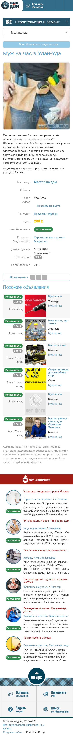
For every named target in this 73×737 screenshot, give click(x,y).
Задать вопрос (18, 709)
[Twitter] (38, 277)
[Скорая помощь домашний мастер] (35, 378)
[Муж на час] (35, 305)
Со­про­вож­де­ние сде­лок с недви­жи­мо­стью (45, 580)
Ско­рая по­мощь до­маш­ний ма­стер (58, 372)
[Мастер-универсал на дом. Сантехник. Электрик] (35, 427)
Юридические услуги (35, 586)
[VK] (44, 277)
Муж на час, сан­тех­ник (58, 322)
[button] (36, 676)
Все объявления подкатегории (38, 44)
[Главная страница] (11, 5)
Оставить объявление (18, 694)
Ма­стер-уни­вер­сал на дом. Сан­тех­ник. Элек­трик (58, 423)
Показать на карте (48, 205)
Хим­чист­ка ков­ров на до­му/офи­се (44, 550)
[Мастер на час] (35, 354)
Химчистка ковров (44, 557)
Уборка (27, 557)
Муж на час (41, 241)
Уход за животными (34, 528)
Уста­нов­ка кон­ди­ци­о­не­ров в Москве (46, 491)
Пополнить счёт (55, 694)
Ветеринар (55, 528)
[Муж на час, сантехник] (35, 329)
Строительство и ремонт (49, 237)
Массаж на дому (59, 645)
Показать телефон (46, 213)
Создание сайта (12, 732)
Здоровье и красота (35, 616)
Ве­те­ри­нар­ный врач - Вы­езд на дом (46, 520)
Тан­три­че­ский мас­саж (37, 637)
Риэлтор (56, 586)
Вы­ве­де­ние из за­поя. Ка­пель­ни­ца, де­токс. (45, 609)
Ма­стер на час (57, 345)
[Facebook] (32, 277)
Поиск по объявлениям (55, 709)
